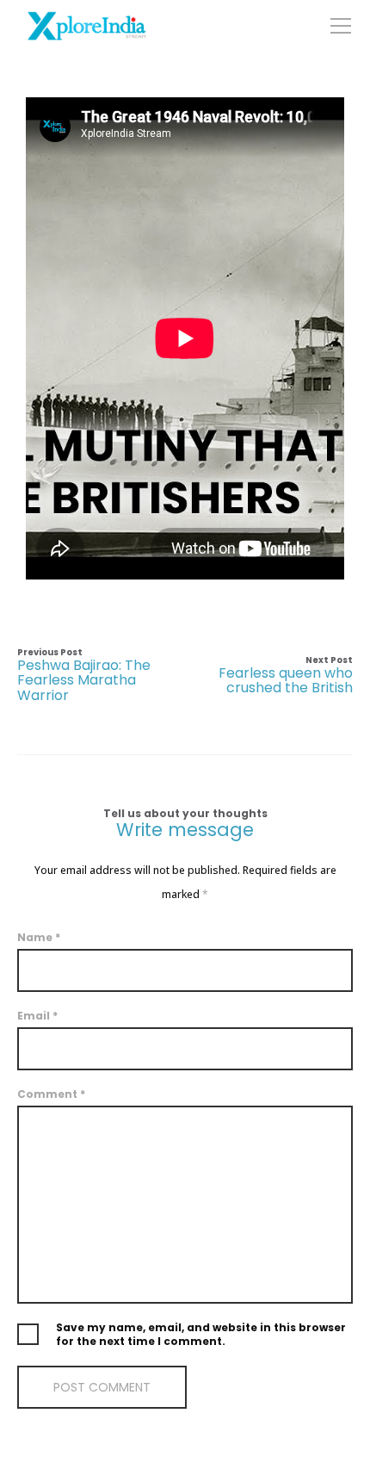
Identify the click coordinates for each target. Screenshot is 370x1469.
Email (37, 1016)
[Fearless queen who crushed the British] (269, 675)
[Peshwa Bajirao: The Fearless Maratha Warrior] (101, 675)
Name (38, 938)
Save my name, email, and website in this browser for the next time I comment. (201, 1334)
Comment (51, 1094)
